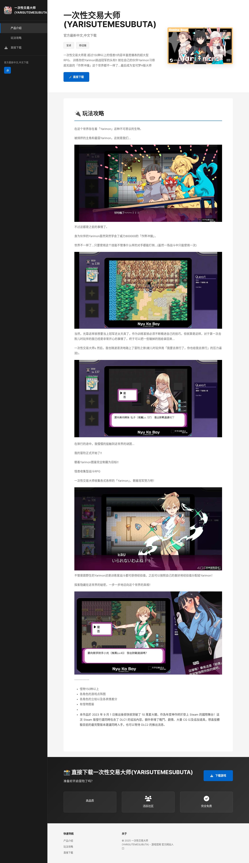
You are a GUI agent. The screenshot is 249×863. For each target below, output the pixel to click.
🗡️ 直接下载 (76, 77)
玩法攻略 (68, 846)
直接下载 (68, 852)
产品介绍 (68, 840)
